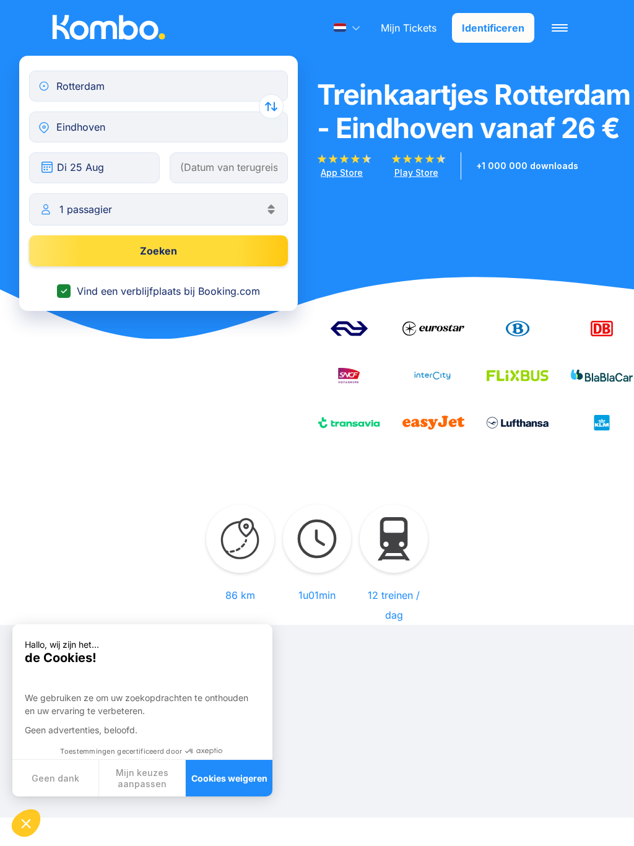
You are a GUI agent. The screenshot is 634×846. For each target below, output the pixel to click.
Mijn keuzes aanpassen (142, 778)
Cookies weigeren (229, 778)
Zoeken (158, 251)
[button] (26, 823)
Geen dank (55, 778)
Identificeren (493, 28)
